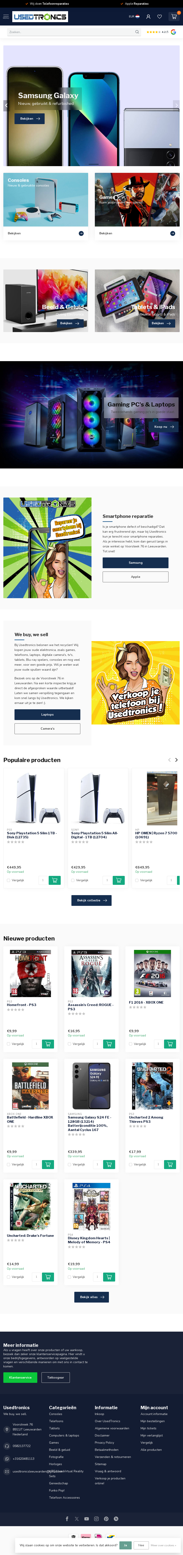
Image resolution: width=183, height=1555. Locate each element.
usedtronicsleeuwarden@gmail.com (38, 1471)
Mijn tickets (148, 1428)
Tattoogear (55, 1377)
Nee (141, 1545)
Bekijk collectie (88, 900)
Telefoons (56, 1421)
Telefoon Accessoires (64, 1498)
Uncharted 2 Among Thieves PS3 (146, 1119)
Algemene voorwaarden (112, 1428)
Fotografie (56, 1457)
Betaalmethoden (107, 1450)
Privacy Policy (104, 1443)
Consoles (55, 1414)
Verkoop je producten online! (110, 1480)
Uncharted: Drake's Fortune (30, 1236)
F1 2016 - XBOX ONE (146, 1002)
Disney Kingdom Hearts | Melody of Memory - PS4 (89, 1240)
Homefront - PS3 (21, 1005)
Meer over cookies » (163, 1545)
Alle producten (151, 1450)
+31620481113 (23, 1459)
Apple (135, 577)
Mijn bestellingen (153, 1421)
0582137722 (22, 1446)
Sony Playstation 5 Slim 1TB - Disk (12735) (32, 835)
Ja (125, 1545)
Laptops (47, 714)
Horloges (55, 1464)
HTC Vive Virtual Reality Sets (66, 1473)
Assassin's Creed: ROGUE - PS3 (91, 1007)
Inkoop (99, 1414)
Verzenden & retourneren (113, 1457)
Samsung (136, 563)
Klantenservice (20, 1377)
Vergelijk (18, 880)
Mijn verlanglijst (152, 1435)
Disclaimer (102, 1435)
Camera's (47, 729)
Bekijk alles (89, 1297)
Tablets (54, 1428)
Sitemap (100, 1464)
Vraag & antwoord (108, 1471)
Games (54, 1443)
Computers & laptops (64, 1435)
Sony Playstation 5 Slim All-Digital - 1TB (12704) (94, 835)
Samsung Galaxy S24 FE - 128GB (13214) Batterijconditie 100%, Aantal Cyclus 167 (89, 1123)
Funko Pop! (56, 1490)
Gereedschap (58, 1483)
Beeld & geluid (59, 1450)
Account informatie (154, 1414)
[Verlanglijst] (159, 16)
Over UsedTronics (107, 1421)
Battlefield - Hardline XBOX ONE (30, 1119)
